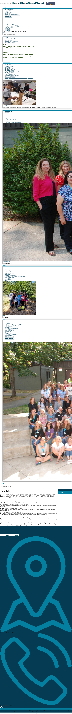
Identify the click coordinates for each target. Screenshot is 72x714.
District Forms (7, 20)
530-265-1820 (5, 705)
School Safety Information (9, 27)
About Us (6, 11)
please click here (15, 497)
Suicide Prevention (8, 29)
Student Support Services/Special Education (12, 119)
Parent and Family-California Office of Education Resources (15, 276)
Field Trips (6, 272)
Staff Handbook (7, 327)
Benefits (6, 321)
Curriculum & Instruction (9, 270)
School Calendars (7, 10)
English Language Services (9, 72)
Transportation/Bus (8, 279)
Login (2, 709)
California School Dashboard (9, 70)
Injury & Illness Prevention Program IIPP (11, 328)
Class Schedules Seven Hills (9, 267)
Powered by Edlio (36, 713)
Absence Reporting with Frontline (10, 320)
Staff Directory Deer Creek (9, 336)
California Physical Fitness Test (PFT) (11, 69)
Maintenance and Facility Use (10, 115)
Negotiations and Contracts (9, 329)
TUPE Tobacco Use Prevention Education (12, 79)
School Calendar (7, 278)
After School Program (8, 111)
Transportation (7, 112)
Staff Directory (7, 28)
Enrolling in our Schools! (9, 9)
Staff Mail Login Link (8, 335)
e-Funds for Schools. (37, 502)
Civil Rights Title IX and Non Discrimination (12, 15)
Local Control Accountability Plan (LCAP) (12, 75)
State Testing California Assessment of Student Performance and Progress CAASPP (19, 78)
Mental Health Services (8, 23)
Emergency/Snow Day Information (10, 21)
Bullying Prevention (8, 13)
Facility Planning (7, 22)
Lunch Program (7, 118)
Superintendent (7, 30)
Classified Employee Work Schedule (11, 322)
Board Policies (7, 39)
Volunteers (6, 280)
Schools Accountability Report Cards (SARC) (12, 25)
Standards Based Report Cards (10, 77)
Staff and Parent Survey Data (9, 339)
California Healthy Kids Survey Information (12, 14)
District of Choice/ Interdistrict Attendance (12, 71)
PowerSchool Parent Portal (9, 277)
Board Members (7, 37)
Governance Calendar (8, 40)
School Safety (7, 121)
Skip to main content (3, 3)
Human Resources (8, 117)
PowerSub (6, 332)
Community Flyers (8, 16)
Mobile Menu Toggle (3, 5)
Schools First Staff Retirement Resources (11, 334)
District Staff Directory (8, 323)
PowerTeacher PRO (8, 331)
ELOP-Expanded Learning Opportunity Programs (13, 122)
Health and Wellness (8, 116)
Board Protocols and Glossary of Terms (11, 41)
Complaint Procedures (8, 17)
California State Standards (9, 68)
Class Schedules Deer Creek (9, 266)
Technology (7, 120)
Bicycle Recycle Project (9, 66)
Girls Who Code (7, 73)
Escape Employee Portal (9, 326)
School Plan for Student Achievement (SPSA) (12, 26)
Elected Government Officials (10, 42)
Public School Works (8, 333)
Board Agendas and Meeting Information (11, 38)
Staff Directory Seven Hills (9, 337)
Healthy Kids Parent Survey (9, 273)
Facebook (1, 707)
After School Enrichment (9, 64)
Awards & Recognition (8, 12)
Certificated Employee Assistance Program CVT (13, 324)
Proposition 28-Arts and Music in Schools (12, 24)
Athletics (6, 65)
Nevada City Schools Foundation (10, 76)
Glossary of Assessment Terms (10, 74)
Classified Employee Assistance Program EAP (12, 325)
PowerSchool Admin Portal (9, 330)
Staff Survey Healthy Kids (9, 338)
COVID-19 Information (9, 269)
